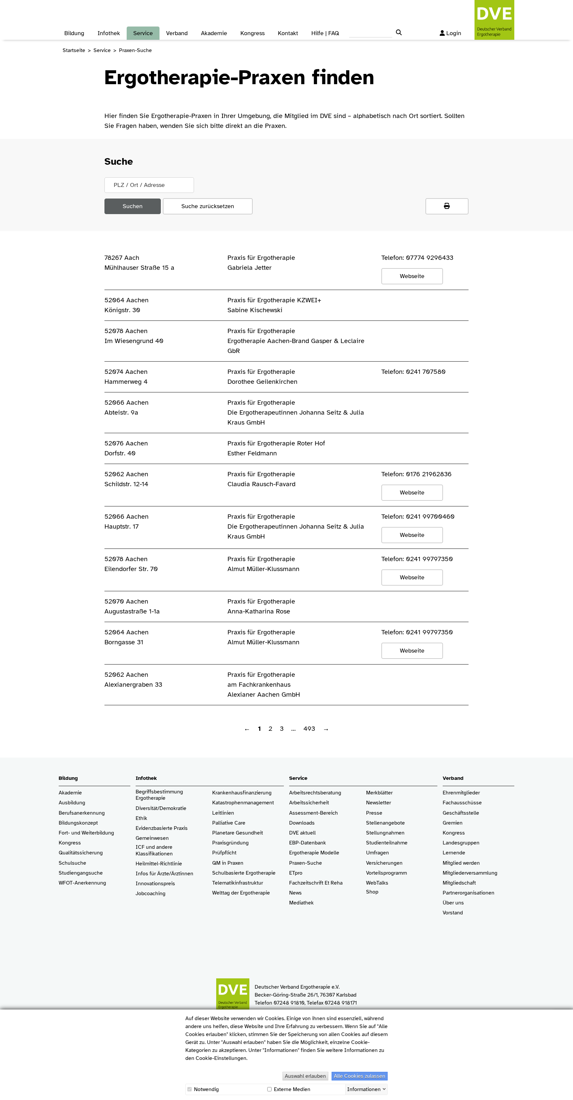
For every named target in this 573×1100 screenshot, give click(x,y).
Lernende (454, 853)
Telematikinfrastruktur (237, 883)
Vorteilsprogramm (386, 873)
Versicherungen (384, 863)
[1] (447, 206)
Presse (374, 813)
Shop (372, 892)
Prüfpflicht (224, 853)
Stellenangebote (385, 823)
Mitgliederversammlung (470, 873)
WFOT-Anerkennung (82, 883)
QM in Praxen (227, 863)
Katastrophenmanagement (243, 803)
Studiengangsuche (81, 873)
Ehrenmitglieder (461, 793)
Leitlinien (223, 813)
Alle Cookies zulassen (359, 1076)
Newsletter (378, 803)
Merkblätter (379, 793)
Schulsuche (72, 863)
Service (102, 50)
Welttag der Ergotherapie (241, 893)
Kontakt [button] (288, 33)
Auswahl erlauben (305, 1076)
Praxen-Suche (305, 863)
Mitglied (452, 863)
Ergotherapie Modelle (314, 853)
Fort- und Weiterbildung (86, 833)
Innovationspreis (155, 884)
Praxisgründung (230, 843)
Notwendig (206, 1089)
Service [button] (143, 33)
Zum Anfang (563, 1090)
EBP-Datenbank (307, 843)
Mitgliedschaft (459, 883)
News (295, 893)
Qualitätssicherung (81, 853)
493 (309, 728)
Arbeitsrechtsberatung (315, 793)
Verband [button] (177, 33)
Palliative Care (228, 823)
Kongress (70, 843)
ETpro (295, 873)
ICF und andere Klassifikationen (154, 850)
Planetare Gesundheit (237, 833)
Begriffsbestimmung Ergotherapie (160, 795)
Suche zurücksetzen (207, 206)
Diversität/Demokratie (161, 808)
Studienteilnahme (387, 843)
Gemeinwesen (152, 838)
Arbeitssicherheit (309, 803)
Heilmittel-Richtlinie (159, 864)
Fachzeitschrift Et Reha (316, 883)
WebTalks (377, 883)
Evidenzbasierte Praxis (162, 828)
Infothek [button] (108, 33)
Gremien (453, 823)
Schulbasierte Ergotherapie (244, 873)
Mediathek (301, 903)
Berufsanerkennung (82, 813)
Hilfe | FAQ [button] (325, 33)
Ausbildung (72, 803)
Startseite (74, 50)
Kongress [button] (252, 33)
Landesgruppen (461, 843)
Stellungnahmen (385, 833)
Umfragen (377, 853)
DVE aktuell (302, 833)
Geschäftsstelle (461, 813)
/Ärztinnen (181, 874)
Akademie (70, 793)
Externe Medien (291, 1089)
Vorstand (453, 913)
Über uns (453, 903)
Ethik (141, 818)
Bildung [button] (74, 33)
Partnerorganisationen (468, 893)
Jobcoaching (150, 894)
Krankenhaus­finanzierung (242, 793)
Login (453, 33)
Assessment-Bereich (313, 813)
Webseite (412, 276)
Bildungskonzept (78, 823)
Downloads (302, 823)
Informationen (364, 1088)
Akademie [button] (214, 33)
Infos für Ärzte (152, 874)
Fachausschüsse (462, 803)
